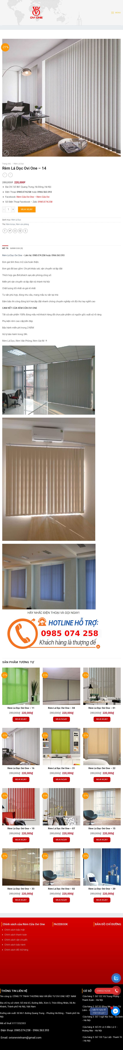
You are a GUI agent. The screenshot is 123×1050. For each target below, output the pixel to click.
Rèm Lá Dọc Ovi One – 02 (61, 888)
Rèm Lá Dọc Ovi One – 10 (21, 828)
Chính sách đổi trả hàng (16, 949)
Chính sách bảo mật (14, 929)
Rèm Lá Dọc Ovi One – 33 (21, 888)
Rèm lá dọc (10, 224)
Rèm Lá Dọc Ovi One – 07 (61, 828)
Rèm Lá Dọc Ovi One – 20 (101, 888)
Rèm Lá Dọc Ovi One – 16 (21, 768)
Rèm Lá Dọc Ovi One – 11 (21, 708)
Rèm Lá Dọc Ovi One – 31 (61, 768)
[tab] (5, 248)
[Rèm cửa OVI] (36, 14)
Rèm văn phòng (22, 224)
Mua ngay (27, 209)
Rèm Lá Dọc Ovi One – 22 (101, 768)
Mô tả (5, 248)
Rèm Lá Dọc (19, 164)
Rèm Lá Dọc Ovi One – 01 (101, 708)
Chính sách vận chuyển (15, 939)
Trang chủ (6, 164)
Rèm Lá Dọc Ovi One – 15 (101, 828)
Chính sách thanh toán (15, 934)
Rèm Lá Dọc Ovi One (12, 255)
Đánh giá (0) (16, 248)
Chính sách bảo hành (15, 944)
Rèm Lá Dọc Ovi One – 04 (61, 708)
